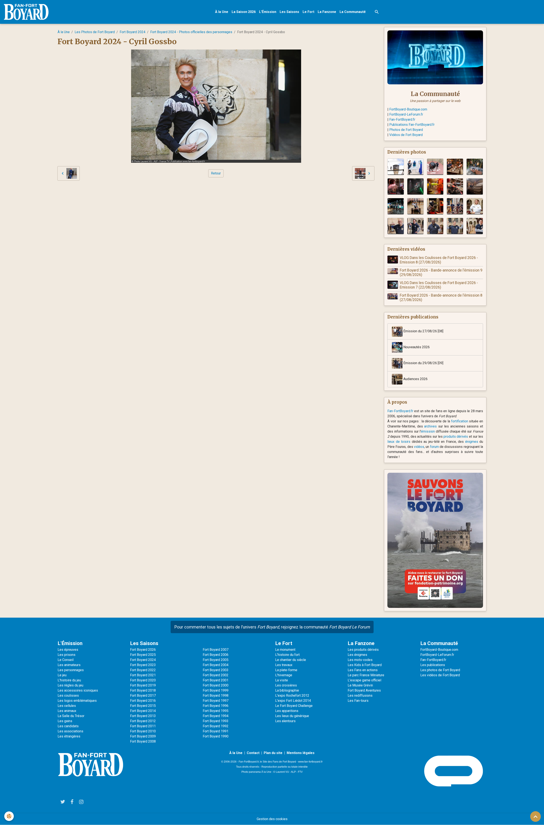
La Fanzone (327, 12)
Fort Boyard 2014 (143, 711)
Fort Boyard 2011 (143, 726)
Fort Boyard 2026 (143, 650)
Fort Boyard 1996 (215, 706)
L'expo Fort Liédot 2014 (293, 701)
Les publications (432, 665)
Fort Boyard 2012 (143, 721)
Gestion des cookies (272, 819)
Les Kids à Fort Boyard (365, 665)
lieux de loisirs (398, 442)
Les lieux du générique (292, 716)
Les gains (65, 721)
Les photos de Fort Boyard (440, 670)
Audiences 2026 (415, 379)
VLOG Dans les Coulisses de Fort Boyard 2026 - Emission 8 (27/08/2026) (439, 260)
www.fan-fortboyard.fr (310, 761)
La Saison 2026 (244, 12)
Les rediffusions (360, 695)
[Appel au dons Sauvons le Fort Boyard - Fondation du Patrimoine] (435, 540)
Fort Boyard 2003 (215, 670)
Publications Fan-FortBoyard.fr (412, 125)
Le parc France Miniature (366, 675)
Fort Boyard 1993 (215, 721)
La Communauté (353, 12)
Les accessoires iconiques (78, 690)
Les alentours (285, 721)
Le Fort (308, 12)
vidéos (419, 447)
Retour (216, 173)
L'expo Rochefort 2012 (292, 695)
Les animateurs (69, 665)
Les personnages (71, 670)
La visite (281, 680)
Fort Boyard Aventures (364, 690)
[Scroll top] (535, 816)
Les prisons (66, 655)
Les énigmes (357, 655)
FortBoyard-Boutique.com (408, 109)
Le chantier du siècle (290, 660)
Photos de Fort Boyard (406, 130)
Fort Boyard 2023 (143, 665)
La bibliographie (287, 690)
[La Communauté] (435, 57)
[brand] (27, 11)
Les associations (70, 731)
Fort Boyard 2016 (143, 701)
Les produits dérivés (363, 650)
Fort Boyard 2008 (143, 741)
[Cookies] (9, 816)
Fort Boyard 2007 (215, 650)
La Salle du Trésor (71, 716)
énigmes (471, 442)
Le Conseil (66, 660)
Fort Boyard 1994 (215, 716)
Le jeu (62, 675)
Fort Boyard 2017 (143, 695)
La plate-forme (286, 670)
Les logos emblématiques (77, 701)
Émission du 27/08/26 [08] (422, 331)
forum (434, 447)
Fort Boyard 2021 (143, 675)
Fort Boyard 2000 (215, 685)
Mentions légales (300, 753)
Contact (253, 753)
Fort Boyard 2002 (215, 675)
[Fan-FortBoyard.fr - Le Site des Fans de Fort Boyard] (91, 764)
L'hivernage (283, 675)
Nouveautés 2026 (416, 347)
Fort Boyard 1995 (215, 711)
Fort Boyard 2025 (143, 655)
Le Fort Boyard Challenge (294, 706)
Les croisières (286, 685)
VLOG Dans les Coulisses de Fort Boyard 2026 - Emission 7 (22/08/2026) (439, 285)
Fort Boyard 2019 (143, 685)
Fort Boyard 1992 (215, 726)
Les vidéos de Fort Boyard (440, 675)
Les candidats (68, 726)
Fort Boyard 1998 (215, 695)
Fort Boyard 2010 (143, 731)
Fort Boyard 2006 (215, 655)
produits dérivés (455, 436)
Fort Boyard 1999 (215, 690)
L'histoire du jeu (69, 680)
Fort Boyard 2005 (215, 660)
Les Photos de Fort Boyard (95, 32)
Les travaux (283, 665)
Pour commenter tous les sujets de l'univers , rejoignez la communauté (272, 627)
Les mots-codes (360, 660)
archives (430, 426)
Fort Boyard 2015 (143, 706)
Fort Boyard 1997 (215, 701)
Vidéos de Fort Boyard (406, 135)
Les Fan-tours (358, 701)
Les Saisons (289, 12)
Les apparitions (286, 711)
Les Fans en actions (363, 670)
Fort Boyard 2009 (143, 736)
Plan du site (273, 753)
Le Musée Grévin (360, 685)
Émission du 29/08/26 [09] (422, 363)
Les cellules (67, 706)
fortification (459, 421)
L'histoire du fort (287, 655)
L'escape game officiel (364, 680)
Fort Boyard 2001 (215, 680)
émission (428, 431)
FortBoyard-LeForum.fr (406, 114)
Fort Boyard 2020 (143, 680)
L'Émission (267, 12)
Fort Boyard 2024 (132, 32)
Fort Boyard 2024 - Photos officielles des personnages (191, 32)
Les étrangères (69, 736)
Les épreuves (68, 650)
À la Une (221, 12)
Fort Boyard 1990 (215, 736)
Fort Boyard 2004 (215, 665)
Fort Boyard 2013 (143, 716)
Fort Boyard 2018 (143, 690)
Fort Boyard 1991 (215, 731)
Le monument (285, 650)
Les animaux (67, 711)
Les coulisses (68, 695)
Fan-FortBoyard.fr (402, 119)
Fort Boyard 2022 (143, 670)
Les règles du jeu (70, 685)
